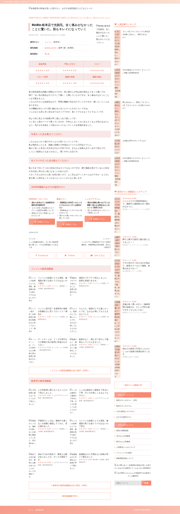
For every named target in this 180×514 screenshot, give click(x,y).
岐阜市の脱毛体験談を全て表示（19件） (70, 485)
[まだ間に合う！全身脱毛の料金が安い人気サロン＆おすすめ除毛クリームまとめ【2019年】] (132, 468)
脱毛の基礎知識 (122, 430)
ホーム (31, 510)
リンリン (48, 42)
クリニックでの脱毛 (124, 453)
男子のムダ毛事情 (123, 442)
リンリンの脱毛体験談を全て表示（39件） (71, 370)
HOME (31, 17)
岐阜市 (54, 48)
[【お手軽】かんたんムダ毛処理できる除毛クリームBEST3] (132, 476)
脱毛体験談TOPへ (70, 496)
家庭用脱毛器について (124, 458)
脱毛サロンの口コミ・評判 (126, 400)
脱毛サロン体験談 (41, 17)
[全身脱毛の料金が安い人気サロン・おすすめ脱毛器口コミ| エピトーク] (61, 8)
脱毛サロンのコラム (124, 406)
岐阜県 (47, 48)
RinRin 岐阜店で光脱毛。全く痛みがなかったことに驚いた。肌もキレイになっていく (80, 17)
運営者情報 (40, 510)
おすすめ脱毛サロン (124, 417)
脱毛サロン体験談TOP (133, 385)
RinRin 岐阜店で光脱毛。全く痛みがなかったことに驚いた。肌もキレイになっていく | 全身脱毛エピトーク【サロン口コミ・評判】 (44, 2)
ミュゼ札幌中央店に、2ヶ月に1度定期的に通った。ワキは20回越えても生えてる (43, 244)
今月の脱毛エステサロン (125, 411)
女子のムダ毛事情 (123, 436)
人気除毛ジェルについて (125, 447)
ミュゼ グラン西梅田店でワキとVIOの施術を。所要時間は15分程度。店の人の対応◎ (96, 244)
